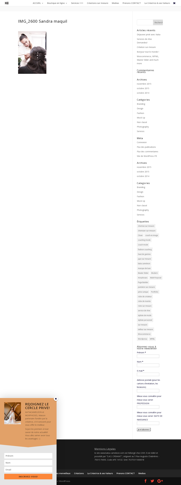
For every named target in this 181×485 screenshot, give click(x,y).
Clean (140, 235)
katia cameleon (144, 263)
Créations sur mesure (97, 3)
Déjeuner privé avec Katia (148, 34)
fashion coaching (145, 249)
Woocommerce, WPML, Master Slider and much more (148, 60)
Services (140, 131)
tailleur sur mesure (145, 329)
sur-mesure (142, 325)
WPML (152, 339)
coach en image (151, 235)
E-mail (140, 370)
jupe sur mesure (144, 259)
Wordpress (142, 339)
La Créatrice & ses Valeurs (157, 3)
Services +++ (77, 3)
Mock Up (141, 117)
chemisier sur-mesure (146, 230)
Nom (140, 361)
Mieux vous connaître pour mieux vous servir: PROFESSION (149, 400)
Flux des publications (146, 147)
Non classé (142, 122)
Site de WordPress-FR (147, 156)
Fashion (140, 113)
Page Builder (143, 282)
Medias (115, 3)
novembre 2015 (144, 83)
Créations (79, 473)
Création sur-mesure (146, 47)
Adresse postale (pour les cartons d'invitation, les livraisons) (148, 383)
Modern (154, 273)
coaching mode (144, 240)
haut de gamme (144, 254)
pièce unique (143, 292)
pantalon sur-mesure (146, 287)
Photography (143, 126)
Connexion (142, 142)
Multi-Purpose (155, 277)
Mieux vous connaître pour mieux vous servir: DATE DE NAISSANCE (149, 416)
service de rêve (144, 310)
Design (140, 108)
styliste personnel (145, 320)
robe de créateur (145, 296)
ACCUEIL (37, 3)
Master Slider (143, 273)
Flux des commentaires (147, 151)
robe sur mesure (144, 306)
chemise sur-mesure (146, 226)
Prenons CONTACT (132, 3)
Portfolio (154, 292)
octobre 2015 (143, 88)
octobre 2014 (143, 93)
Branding (141, 104)
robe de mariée (144, 301)
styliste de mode (144, 315)
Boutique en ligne (56, 3)
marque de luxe (144, 268)
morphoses (142, 277)
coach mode (143, 244)
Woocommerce (144, 334)
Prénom (141, 352)
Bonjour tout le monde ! (148, 51)
